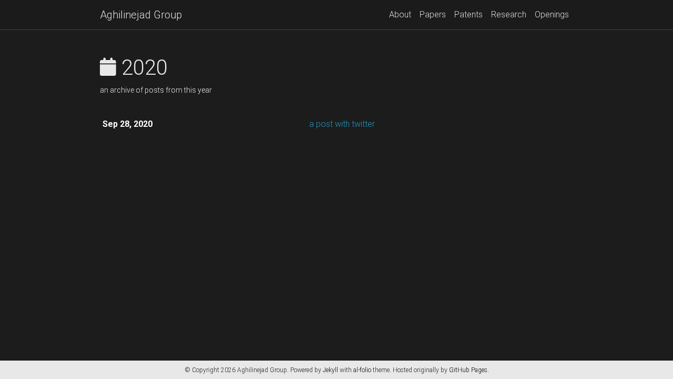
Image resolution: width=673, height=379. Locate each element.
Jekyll (330, 370)
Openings (552, 14)
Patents (468, 14)
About (400, 14)
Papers (433, 14)
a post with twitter (342, 124)
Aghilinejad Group (141, 14)
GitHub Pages (468, 370)
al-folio (362, 370)
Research (508, 14)
